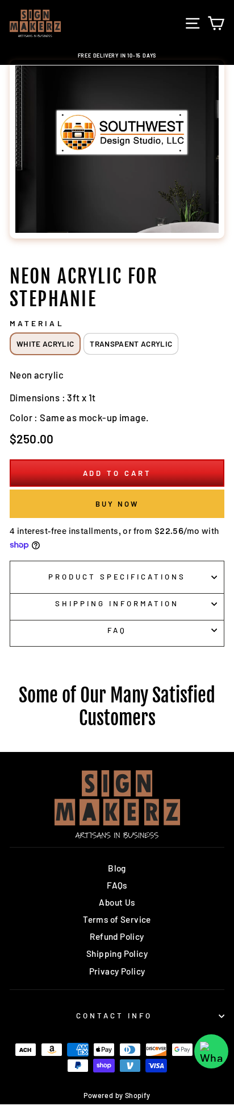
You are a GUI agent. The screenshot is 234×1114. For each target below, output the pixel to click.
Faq (117, 630)
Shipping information (117, 603)
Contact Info (114, 1015)
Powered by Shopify (116, 1095)
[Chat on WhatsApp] (211, 1051)
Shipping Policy (117, 953)
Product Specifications (117, 576)
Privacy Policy (117, 971)
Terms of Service (117, 919)
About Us (117, 902)
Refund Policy (117, 936)
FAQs (117, 885)
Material (37, 323)
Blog (117, 868)
